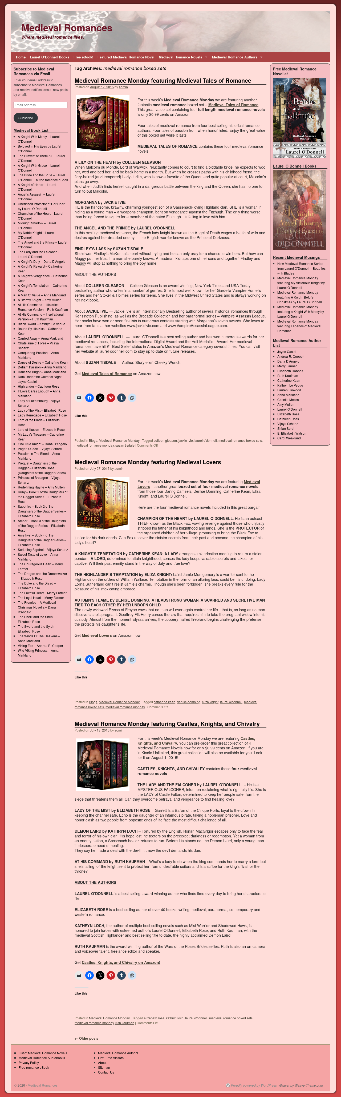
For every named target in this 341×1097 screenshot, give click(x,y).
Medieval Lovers (97, 635)
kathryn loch (175, 1018)
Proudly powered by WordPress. (254, 1085)
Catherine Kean (288, 380)
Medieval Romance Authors (233, 58)
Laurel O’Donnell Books (49, 56)
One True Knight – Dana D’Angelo (42, 444)
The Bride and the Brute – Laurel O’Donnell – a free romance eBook (43, 177)
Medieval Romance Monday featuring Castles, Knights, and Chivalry (167, 724)
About (102, 1062)
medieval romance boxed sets (240, 440)
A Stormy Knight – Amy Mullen (40, 299)
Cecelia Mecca (288, 399)
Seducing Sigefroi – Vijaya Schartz (43, 549)
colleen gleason (165, 440)
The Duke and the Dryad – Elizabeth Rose (37, 585)
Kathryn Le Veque (290, 385)
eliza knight (210, 701)
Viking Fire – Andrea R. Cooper (40, 645)
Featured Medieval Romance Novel (126, 56)
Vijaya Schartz (287, 423)
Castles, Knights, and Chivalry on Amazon (120, 962)
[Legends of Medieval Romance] (299, 210)
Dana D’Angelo (288, 361)
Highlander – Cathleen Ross (38, 386)
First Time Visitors (111, 1057)
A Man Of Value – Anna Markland (42, 295)
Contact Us (106, 1072)
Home (21, 56)
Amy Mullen (285, 404)
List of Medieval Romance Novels (43, 1053)
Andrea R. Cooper (290, 356)
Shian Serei (285, 428)
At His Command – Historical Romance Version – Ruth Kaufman (43, 307)
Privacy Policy (29, 1062)
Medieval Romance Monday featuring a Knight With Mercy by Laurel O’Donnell (300, 311)
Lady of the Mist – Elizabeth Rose (42, 410)
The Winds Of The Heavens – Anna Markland (39, 638)
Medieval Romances (66, 27)
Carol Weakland (289, 438)
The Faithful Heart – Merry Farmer (42, 592)
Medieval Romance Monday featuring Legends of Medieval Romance (299, 326)
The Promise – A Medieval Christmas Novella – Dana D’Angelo (37, 607)
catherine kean (164, 701)
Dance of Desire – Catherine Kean (43, 362)
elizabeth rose (154, 1018)
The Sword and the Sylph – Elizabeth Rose (37, 628)
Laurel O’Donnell (289, 409)
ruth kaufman (124, 1022)
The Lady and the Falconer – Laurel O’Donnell (38, 254)
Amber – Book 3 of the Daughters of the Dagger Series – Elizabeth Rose (42, 525)
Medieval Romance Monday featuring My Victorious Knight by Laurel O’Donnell (301, 283)
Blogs (93, 440)
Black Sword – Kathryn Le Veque (41, 323)
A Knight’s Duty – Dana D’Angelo (42, 261)
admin (123, 87)
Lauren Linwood (289, 390)
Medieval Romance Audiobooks (42, 1057)
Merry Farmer (287, 366)
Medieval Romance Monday (119, 440)
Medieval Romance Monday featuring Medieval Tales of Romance (163, 80)
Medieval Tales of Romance (233, 104)
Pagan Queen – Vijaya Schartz (40, 448)
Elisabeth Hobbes (290, 370)
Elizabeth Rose (288, 414)
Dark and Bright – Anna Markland (42, 371)
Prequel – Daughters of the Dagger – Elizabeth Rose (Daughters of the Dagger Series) (42, 468)
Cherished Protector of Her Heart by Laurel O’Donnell (41, 206)
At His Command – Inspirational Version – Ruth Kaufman (41, 316)
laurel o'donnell (205, 440)
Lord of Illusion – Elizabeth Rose (41, 429)
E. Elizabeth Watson (291, 433)
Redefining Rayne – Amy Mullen (41, 487)
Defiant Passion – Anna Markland (42, 367)
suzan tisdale (125, 445)
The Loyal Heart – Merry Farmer (41, 597)
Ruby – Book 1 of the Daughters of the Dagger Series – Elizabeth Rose (42, 497)
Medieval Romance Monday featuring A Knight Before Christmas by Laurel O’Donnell (299, 297)
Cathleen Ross (288, 418)
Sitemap (104, 1067)
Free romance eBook (34, 1067)
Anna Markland (288, 394)
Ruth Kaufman (287, 375)
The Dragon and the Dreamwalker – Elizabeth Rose (42, 576)
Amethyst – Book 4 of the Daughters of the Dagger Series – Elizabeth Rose (42, 540)
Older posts (86, 1038)
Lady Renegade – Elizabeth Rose (42, 415)
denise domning (188, 701)
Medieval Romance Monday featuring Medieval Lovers (148, 462)
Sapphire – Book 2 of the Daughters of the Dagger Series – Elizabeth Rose (42, 511)
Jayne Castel (286, 351)
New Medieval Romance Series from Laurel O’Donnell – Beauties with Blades (301, 268)
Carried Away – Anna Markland (40, 338)
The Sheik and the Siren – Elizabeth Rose (36, 619)
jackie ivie (185, 440)
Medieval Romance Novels (179, 58)
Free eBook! (83, 56)
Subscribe (25, 118)
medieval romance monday (94, 445)
